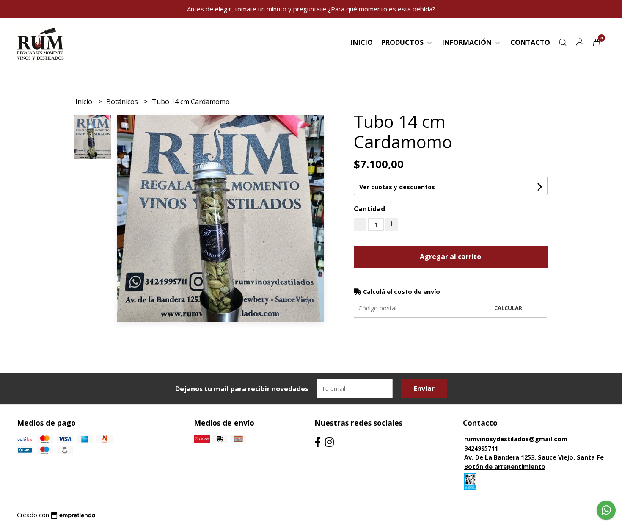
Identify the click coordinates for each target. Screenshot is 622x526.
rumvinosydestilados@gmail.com (515, 439)
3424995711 (481, 448)
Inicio (362, 42)
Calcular (508, 308)
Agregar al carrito (450, 256)
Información (467, 42)
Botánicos (123, 101)
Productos (403, 42)
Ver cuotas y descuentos (397, 187)
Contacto (530, 42)
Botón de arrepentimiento (504, 466)
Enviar (424, 388)
